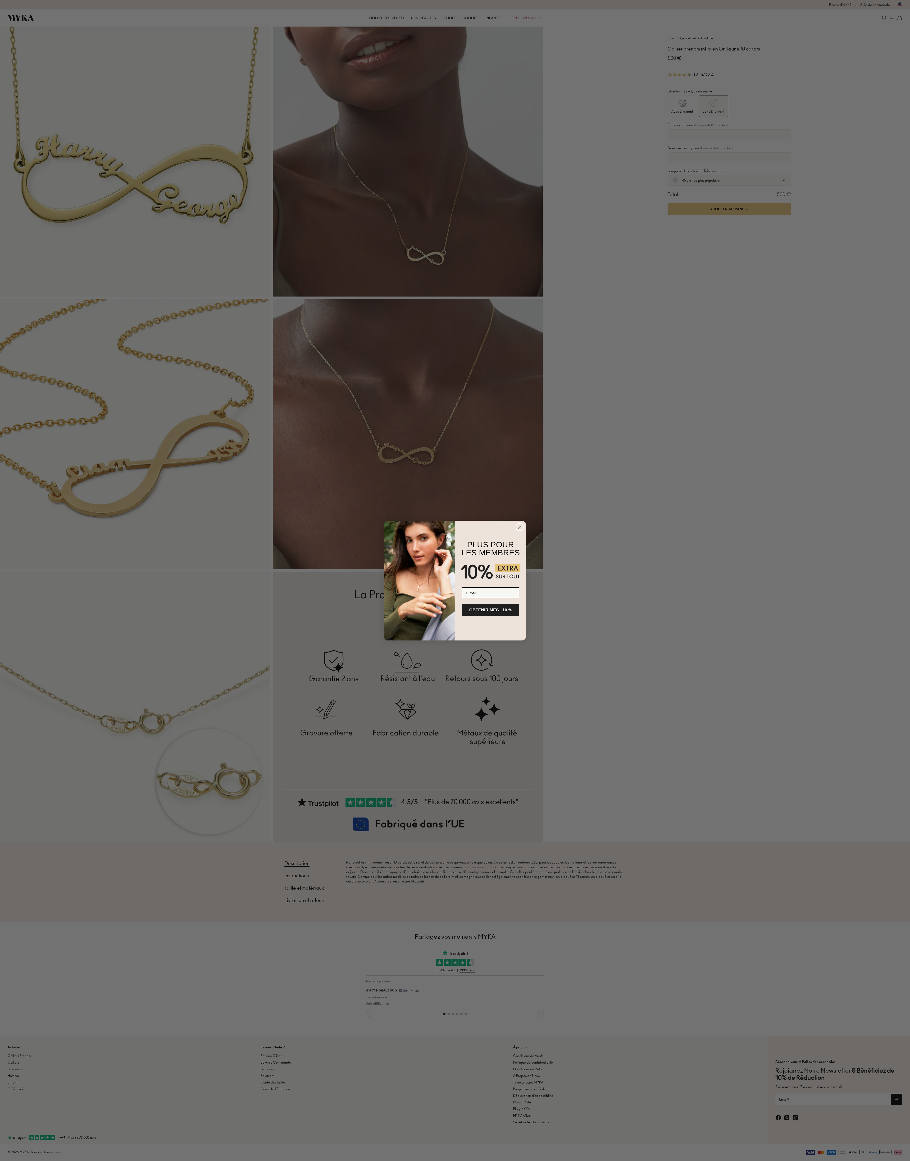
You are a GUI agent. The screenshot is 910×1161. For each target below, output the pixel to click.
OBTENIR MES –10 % (490, 610)
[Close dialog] (519, 527)
